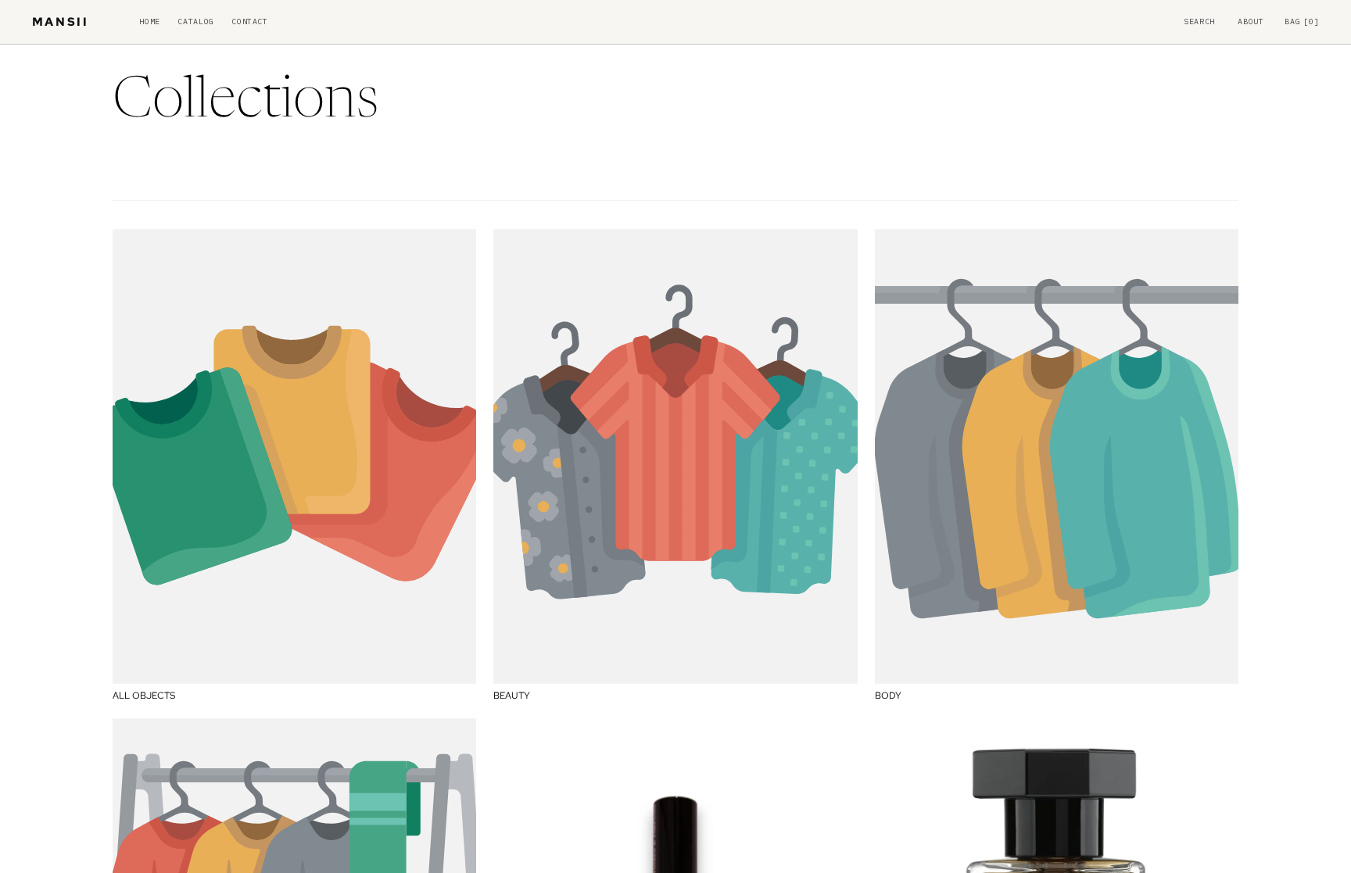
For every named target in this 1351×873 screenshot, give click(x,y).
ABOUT (1250, 22)
